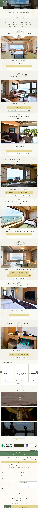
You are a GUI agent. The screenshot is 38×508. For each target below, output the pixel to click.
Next (36, 445)
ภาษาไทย (21, 487)
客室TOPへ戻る (19, 439)
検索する (20, 462)
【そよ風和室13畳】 (4, 373)
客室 (2, 473)
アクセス (21, 476)
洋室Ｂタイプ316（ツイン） (25, 26)
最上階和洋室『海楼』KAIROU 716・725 (11, 20)
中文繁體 (21, 485)
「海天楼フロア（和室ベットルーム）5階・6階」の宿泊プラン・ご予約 (19, 234)
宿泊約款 (3, 488)
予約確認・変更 (12, 467)
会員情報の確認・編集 (25, 467)
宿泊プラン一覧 (19, 383)
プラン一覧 (21, 478)
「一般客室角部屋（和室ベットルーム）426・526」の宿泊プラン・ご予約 (19, 192)
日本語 (20, 484)
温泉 (2, 476)
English (29, 484)
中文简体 (21, 486)
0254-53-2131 (14, 465)
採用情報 (3, 485)
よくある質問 (22, 479)
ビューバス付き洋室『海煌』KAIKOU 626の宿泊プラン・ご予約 (19, 107)
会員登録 (18, 467)
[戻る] (1, 48)
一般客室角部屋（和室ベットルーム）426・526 (28, 22)
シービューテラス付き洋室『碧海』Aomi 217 (10, 22)
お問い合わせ (4, 483)
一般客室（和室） (28, 24)
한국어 (29, 486)
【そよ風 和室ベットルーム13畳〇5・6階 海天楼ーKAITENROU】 (21, 374)
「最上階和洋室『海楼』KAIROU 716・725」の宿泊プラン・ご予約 (19, 66)
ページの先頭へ (34, 450)
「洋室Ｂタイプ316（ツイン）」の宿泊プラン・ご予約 (19, 354)
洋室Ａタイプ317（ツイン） (14, 26)
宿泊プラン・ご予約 (24, 507)
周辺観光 (21, 475)
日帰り (21, 473)
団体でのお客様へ (22, 472)
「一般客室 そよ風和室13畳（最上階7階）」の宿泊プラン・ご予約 (20, 275)
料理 (2, 475)
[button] (1, 372)
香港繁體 (29, 485)
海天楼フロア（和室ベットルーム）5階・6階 (15, 24)
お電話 (5, 507)
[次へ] (37, 48)
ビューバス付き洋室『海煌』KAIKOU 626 (28, 20)
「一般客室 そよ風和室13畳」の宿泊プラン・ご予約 (19, 272)
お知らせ (3, 482)
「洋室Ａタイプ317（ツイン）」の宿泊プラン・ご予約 (19, 314)
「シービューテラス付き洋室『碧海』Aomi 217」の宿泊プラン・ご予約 (20, 150)
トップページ (4, 472)
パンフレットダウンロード (6, 490)
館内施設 (3, 478)
